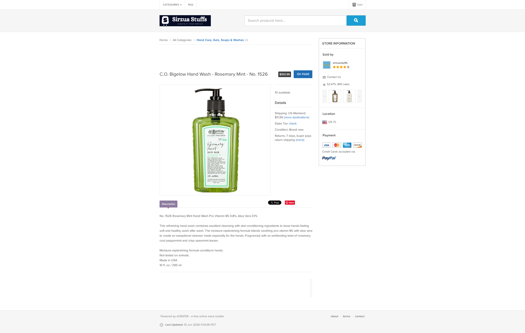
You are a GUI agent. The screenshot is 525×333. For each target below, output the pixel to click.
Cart (359, 4)
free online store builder (208, 316)
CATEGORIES (171, 4)
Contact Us (333, 77)
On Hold (303, 74)
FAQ (190, 4)
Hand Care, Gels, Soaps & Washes (220, 40)
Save (291, 202)
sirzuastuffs (340, 63)
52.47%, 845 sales (338, 84)
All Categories (182, 40)
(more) (300, 140)
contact (359, 316)
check (293, 123)
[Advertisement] (234, 56)
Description (168, 204)
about (334, 316)
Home (164, 40)
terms (346, 316)
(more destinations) (296, 117)
